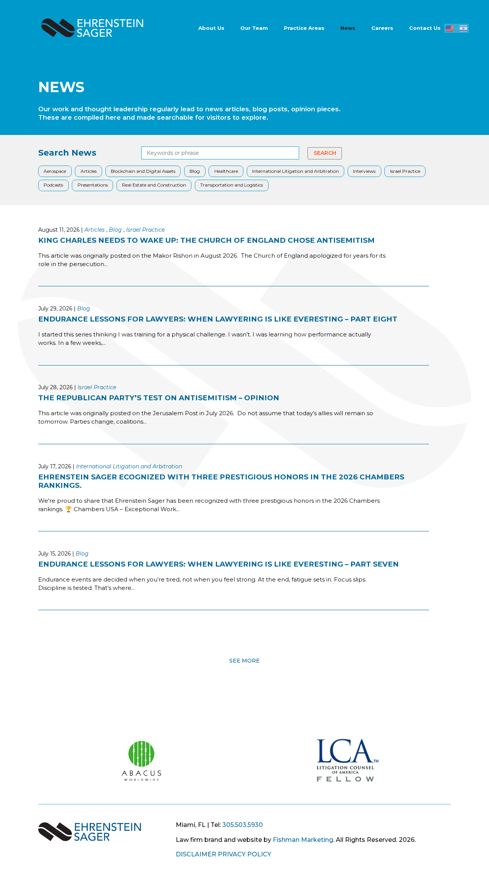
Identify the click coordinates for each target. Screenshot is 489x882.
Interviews (364, 171)
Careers (382, 28)
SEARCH (325, 152)
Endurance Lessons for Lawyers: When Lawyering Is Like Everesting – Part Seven (218, 564)
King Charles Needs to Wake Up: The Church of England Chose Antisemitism (206, 240)
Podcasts (53, 185)
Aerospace (55, 171)
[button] (449, 28)
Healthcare (226, 171)
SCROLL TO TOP (12, 689)
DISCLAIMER (196, 854)
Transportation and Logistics (231, 185)
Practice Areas (304, 28)
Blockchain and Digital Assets (143, 171)
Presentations (93, 185)
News (347, 28)
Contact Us (424, 28)
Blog (194, 171)
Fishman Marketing (303, 839)
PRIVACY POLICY (244, 854)
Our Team (254, 28)
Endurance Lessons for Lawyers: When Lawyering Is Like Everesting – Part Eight (217, 319)
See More (244, 659)
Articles (89, 171)
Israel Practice (405, 171)
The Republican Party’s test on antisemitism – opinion (158, 397)
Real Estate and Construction (154, 185)
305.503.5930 (242, 824)
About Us (211, 28)
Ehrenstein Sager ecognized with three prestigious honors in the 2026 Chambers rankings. (221, 481)
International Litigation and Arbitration (295, 171)
